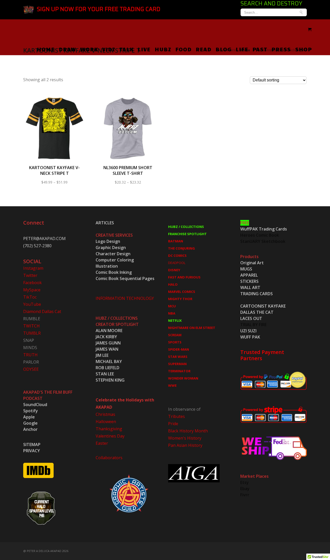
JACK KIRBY (106, 337)
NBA (171, 313)
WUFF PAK (250, 337)
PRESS (281, 49)
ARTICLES (105, 223)
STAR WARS (177, 356)
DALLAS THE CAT (257, 312)
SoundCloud (35, 404)
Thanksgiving (109, 429)
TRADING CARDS (256, 294)
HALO (173, 284)
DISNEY (174, 270)
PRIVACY (31, 451)
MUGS (246, 269)
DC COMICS (177, 255)
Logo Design (108, 241)
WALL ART (250, 287)
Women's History (184, 438)
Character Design (113, 254)
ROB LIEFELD (107, 367)
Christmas (105, 414)
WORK (89, 49)
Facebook (32, 282)
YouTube (32, 304)
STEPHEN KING (110, 380)
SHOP (303, 49)
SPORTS (175, 342)
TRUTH (30, 355)
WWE (172, 385)
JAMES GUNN (108, 343)
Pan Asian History (185, 445)
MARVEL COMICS (181, 291)
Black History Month (188, 431)
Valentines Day (110, 436)
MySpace (31, 290)
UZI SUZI (248, 331)
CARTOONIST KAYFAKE (263, 306)
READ (203, 49)
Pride (173, 423)
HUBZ (163, 49)
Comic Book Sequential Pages (125, 278)
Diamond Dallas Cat (42, 311)
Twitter (30, 275)
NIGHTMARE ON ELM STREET (191, 327)
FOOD (183, 49)
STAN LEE (105, 374)
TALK (126, 49)
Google (30, 423)
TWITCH (31, 326)
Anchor (30, 429)
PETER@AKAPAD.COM (44, 238)
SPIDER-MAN (178, 349)
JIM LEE (102, 355)
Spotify (30, 411)
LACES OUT (251, 318)
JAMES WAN (107, 349)
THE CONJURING (181, 248)
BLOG (224, 49)
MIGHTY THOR (180, 299)
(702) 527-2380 (37, 246)
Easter (102, 443)
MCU (172, 306)
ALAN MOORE (109, 330)
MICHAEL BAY (109, 361)
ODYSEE (31, 369)
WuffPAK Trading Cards (263, 229)
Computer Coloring (115, 260)
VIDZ (108, 49)
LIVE (144, 49)
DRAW (67, 49)
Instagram (33, 268)
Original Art (252, 263)
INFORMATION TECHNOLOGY (125, 298)
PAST (259, 49)
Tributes (176, 416)
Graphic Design (111, 247)
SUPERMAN (177, 363)
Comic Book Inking (114, 272)
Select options (54, 132)
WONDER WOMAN (183, 378)
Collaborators (109, 457)
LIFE (242, 49)
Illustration (107, 266)
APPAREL (249, 275)
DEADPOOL (176, 262)
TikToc (30, 297)
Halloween (106, 421)
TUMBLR (32, 333)
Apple (29, 417)
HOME (46, 49)
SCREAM (175, 335)
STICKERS (249, 281)
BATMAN (175, 241)
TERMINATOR (179, 371)
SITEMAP (31, 444)
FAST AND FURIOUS (184, 277)
